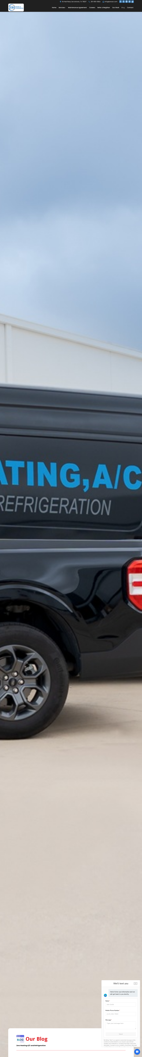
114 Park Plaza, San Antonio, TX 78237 (74, 2)
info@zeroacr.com (111, 2)
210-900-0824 (95, 2)
